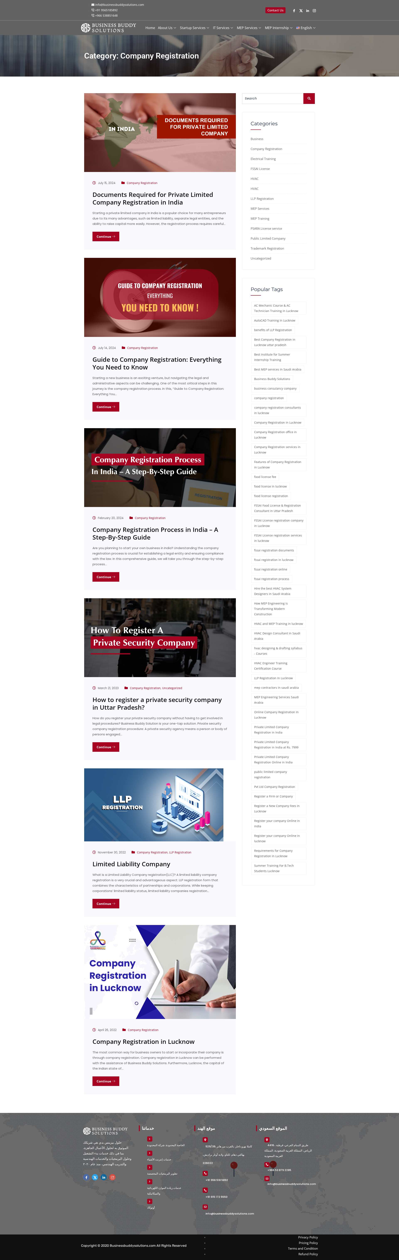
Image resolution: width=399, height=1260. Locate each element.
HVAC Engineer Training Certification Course (270, 665)
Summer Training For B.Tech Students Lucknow (274, 868)
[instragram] (314, 10)
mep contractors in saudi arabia (276, 688)
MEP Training (260, 218)
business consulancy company (275, 388)
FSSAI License (260, 169)
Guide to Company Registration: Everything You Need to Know (157, 363)
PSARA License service (266, 228)
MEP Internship (277, 28)
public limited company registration (270, 774)
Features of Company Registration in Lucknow (277, 464)
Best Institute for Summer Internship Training (272, 357)
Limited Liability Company (131, 864)
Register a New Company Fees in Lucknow (277, 808)
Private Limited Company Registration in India (271, 729)
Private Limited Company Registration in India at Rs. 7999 (276, 744)
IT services (221, 28)
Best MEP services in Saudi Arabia (277, 369)
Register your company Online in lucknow (277, 838)
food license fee (265, 477)
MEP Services (247, 28)
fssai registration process (271, 579)
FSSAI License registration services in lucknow (278, 538)
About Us (165, 28)
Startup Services (193, 28)
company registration (269, 398)
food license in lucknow (270, 486)
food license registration (271, 496)
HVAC (255, 179)
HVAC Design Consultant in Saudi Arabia (277, 636)
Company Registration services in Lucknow (277, 449)
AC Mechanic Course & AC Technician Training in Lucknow (276, 308)
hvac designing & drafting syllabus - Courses (278, 651)
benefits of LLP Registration (273, 330)
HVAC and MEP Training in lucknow (278, 624)
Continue (104, 236)
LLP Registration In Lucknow (273, 678)
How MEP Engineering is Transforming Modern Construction (271, 608)
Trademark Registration (267, 248)
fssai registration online (270, 569)
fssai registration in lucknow (273, 560)
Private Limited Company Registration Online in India (273, 759)
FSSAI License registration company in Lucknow (278, 523)
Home (150, 28)
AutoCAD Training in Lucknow (274, 320)
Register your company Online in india (277, 823)
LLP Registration (180, 852)
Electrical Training (263, 159)
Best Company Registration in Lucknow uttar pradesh (274, 342)
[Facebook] (294, 10)
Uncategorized (172, 688)
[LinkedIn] (307, 10)
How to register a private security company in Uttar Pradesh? (157, 703)
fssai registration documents (274, 550)
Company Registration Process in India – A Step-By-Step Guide (155, 533)
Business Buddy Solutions (272, 379)
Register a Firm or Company (273, 796)
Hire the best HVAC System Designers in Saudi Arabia (272, 591)
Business (257, 139)
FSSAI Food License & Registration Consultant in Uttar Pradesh (277, 508)
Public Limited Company (268, 238)
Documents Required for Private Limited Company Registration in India (152, 198)
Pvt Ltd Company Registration (274, 787)
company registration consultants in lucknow (277, 410)
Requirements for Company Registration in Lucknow (273, 853)
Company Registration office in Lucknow (275, 434)
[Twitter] (95, 1177)
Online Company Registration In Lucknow (276, 714)
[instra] (112, 1177)
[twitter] (301, 10)
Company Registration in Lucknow (143, 1041)
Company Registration (142, 183)
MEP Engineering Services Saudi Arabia (276, 699)
